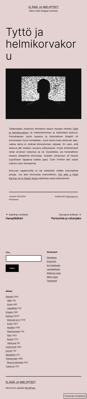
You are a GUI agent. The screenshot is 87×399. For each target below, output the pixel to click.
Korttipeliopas (53, 265)
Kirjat (9, 324)
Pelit (9, 335)
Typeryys (10, 366)
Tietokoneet (11, 358)
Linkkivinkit (11, 347)
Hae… (8, 252)
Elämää (9, 296)
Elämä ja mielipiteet (44, 7)
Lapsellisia (12, 308)
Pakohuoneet (13, 331)
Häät (9, 300)
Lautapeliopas (53, 269)
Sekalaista (10, 355)
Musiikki (11, 327)
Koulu (9, 304)
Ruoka (10, 339)
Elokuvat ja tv (72, 196)
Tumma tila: (70, 396)
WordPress (30, 388)
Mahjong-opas (54, 273)
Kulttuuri (10, 316)
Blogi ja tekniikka (15, 362)
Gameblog (52, 257)
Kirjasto (9, 312)
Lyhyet (9, 351)
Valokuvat (12, 343)
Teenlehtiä (52, 281)
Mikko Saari (52, 277)
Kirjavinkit (51, 261)
